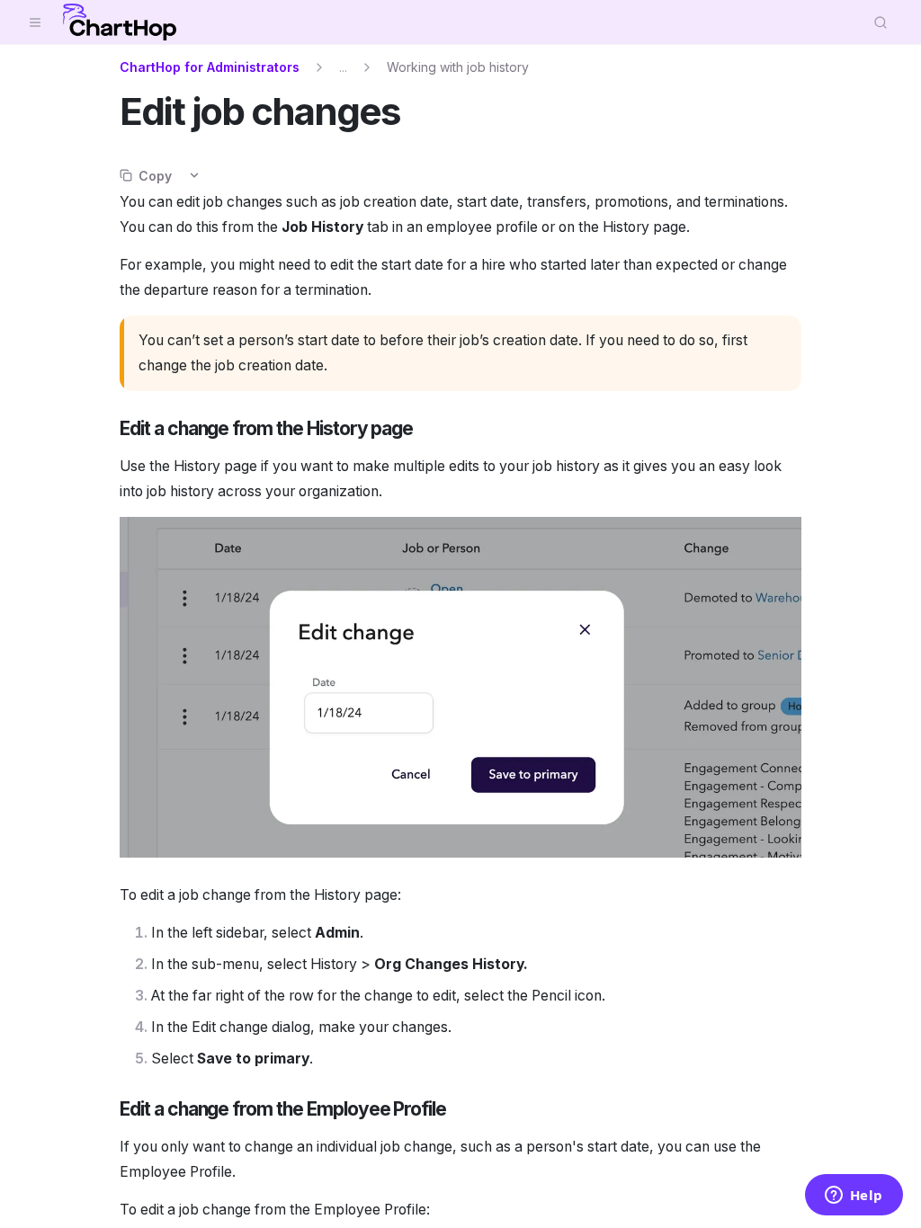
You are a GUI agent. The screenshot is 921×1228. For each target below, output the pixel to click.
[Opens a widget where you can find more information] (853, 1196)
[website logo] (119, 22)
